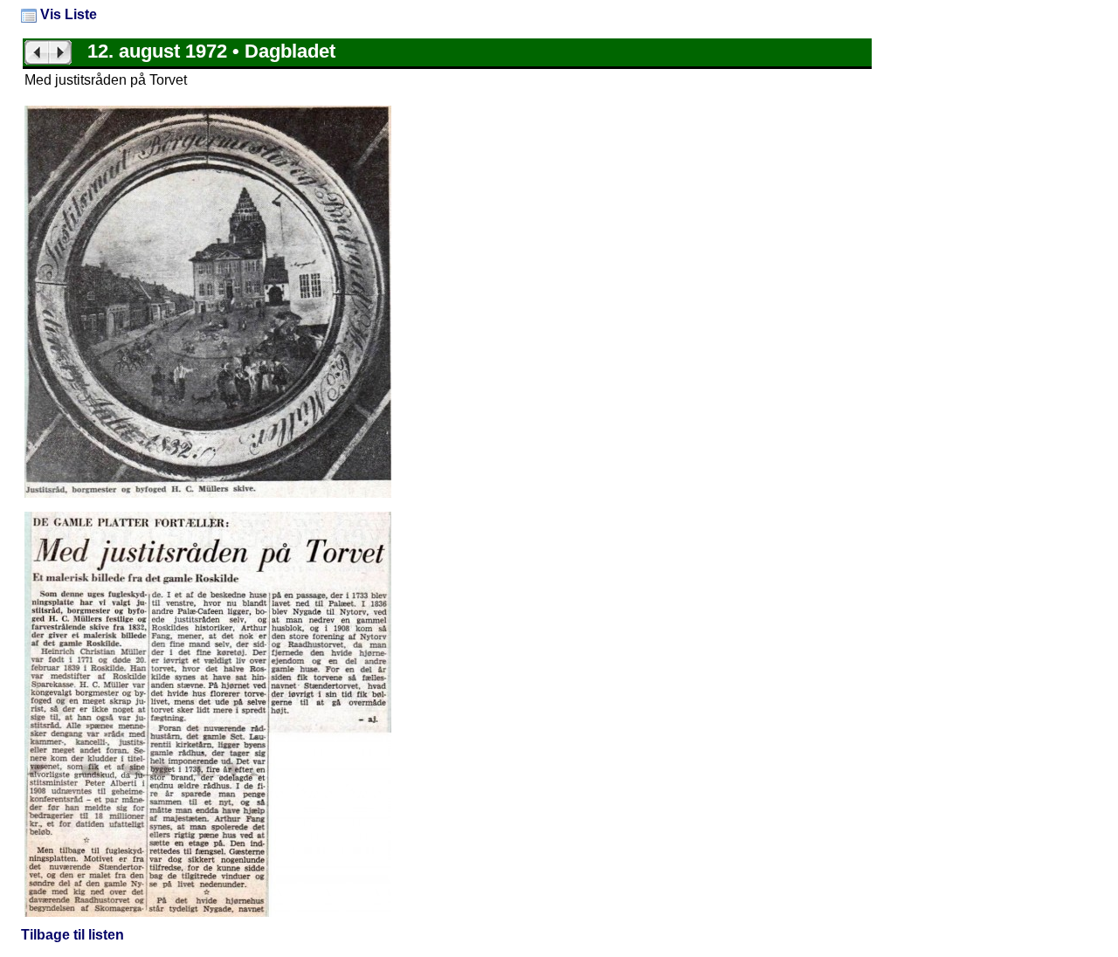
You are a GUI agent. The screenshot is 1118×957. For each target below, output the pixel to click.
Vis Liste (67, 14)
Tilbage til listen (72, 934)
